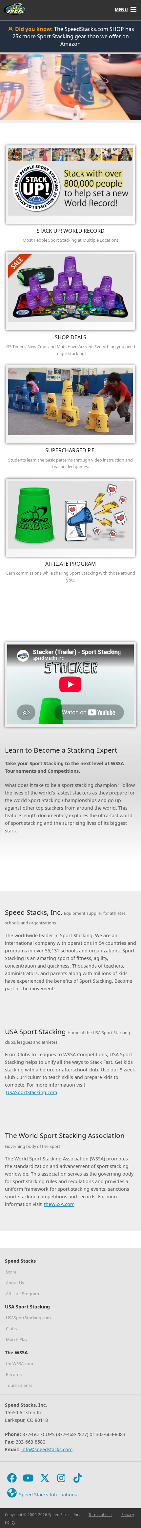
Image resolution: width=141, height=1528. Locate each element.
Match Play (17, 1339)
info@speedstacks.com (46, 1449)
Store (11, 1272)
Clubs (11, 1329)
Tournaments (19, 1385)
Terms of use (100, 1514)
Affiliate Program (22, 1294)
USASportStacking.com (31, 1092)
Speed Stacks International (48, 1494)
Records (14, 1374)
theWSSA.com (59, 1204)
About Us (15, 1283)
